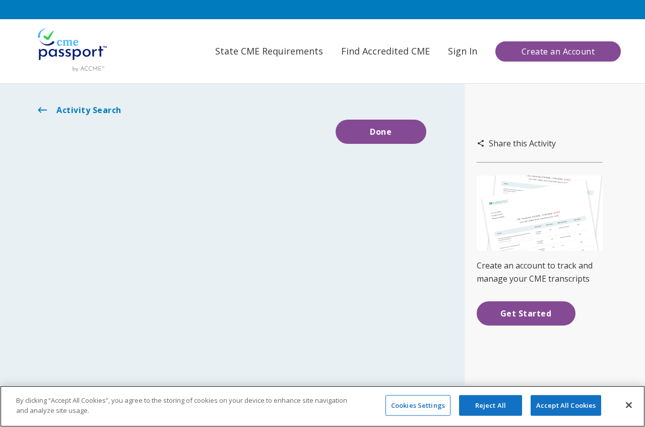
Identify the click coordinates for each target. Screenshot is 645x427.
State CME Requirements (269, 51)
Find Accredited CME (385, 51)
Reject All (490, 405)
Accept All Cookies (566, 405)
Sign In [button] (462, 51)
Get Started (526, 313)
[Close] (629, 405)
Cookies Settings (418, 405)
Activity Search (88, 110)
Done (381, 131)
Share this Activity (522, 143)
